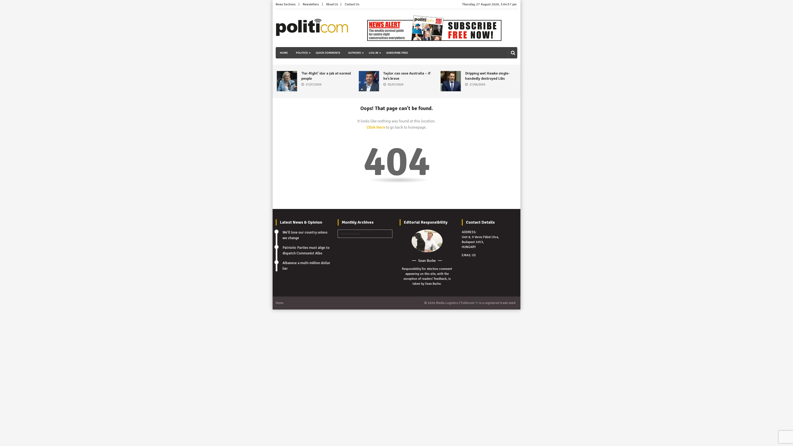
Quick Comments (328, 53)
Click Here (376, 127)
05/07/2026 (394, 84)
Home (284, 53)
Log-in (373, 53)
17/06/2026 (476, 84)
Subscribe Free (397, 53)
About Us (332, 4)
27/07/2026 (313, 84)
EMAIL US (469, 255)
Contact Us (352, 4)
